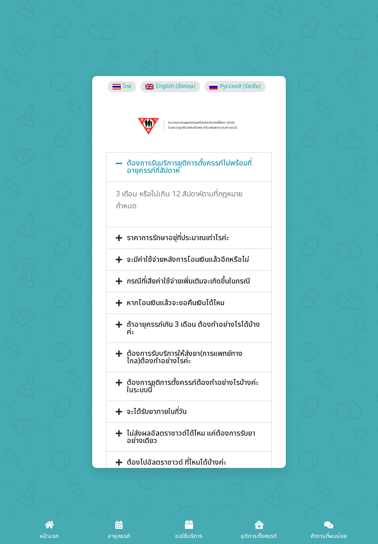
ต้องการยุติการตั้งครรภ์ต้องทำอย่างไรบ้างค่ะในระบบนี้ (193, 386)
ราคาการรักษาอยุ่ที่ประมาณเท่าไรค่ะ (178, 237)
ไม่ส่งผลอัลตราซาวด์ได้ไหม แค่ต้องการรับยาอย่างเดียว (191, 437)
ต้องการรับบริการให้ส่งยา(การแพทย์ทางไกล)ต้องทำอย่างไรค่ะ (184, 357)
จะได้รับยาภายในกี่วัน (157, 411)
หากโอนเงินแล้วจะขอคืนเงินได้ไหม (175, 302)
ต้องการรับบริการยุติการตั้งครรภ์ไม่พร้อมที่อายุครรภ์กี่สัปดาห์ (189, 167)
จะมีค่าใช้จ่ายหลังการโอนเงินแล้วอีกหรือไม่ (188, 259)
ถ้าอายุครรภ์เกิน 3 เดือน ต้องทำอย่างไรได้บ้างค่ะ (193, 328)
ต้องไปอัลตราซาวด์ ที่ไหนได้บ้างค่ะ (176, 462)
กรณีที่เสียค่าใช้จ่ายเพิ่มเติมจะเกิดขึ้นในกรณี (188, 281)
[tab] (189, 167)
